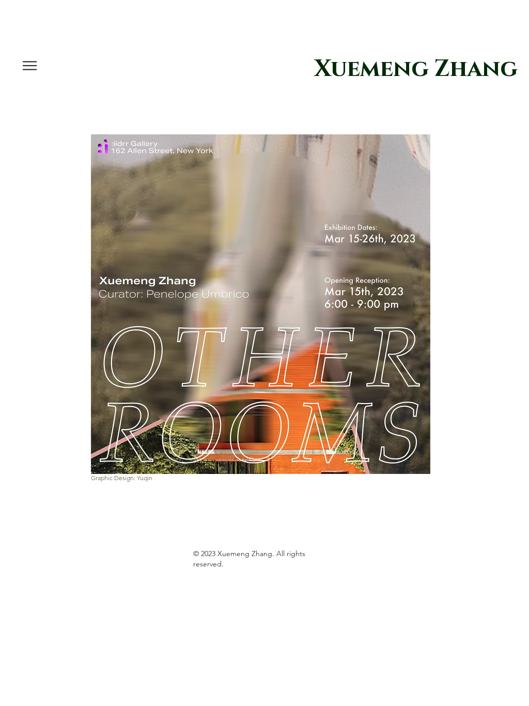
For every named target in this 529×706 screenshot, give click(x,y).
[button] (30, 65)
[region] (264, 304)
